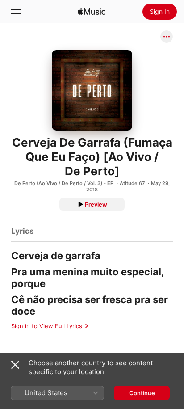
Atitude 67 (132, 183)
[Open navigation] (16, 11)
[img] (91, 12)
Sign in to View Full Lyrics (46, 325)
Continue (142, 392)
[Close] (15, 365)
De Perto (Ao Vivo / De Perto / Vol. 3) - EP (63, 183)
